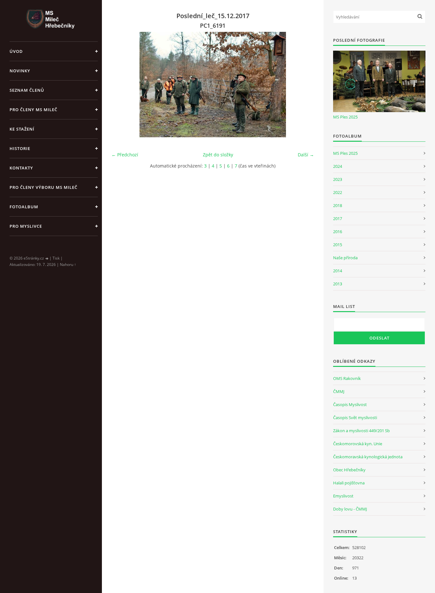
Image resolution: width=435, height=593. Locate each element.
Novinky (20, 71)
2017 (337, 218)
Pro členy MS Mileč (33, 109)
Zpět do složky (218, 155)
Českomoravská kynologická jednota (368, 457)
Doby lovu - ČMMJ (350, 509)
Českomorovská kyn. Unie (357, 444)
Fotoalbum (24, 207)
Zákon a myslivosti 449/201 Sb (361, 430)
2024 (337, 166)
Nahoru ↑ (68, 264)
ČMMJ (338, 391)
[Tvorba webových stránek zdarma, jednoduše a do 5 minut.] (47, 258)
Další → (306, 155)
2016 (337, 231)
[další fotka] (303, 84)
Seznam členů (27, 90)
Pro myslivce (26, 226)
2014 (337, 271)
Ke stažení (22, 129)
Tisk (56, 258)
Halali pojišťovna (349, 483)
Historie (20, 148)
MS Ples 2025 (345, 117)
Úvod (16, 51)
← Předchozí (124, 155)
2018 (337, 205)
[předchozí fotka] (122, 84)
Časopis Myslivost (350, 404)
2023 (337, 179)
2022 (337, 192)
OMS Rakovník (347, 378)
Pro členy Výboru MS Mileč (43, 187)
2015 (337, 244)
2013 (337, 284)
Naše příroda (345, 258)
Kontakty (21, 168)
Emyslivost (343, 496)
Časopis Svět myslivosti (355, 417)
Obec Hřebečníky (349, 470)
